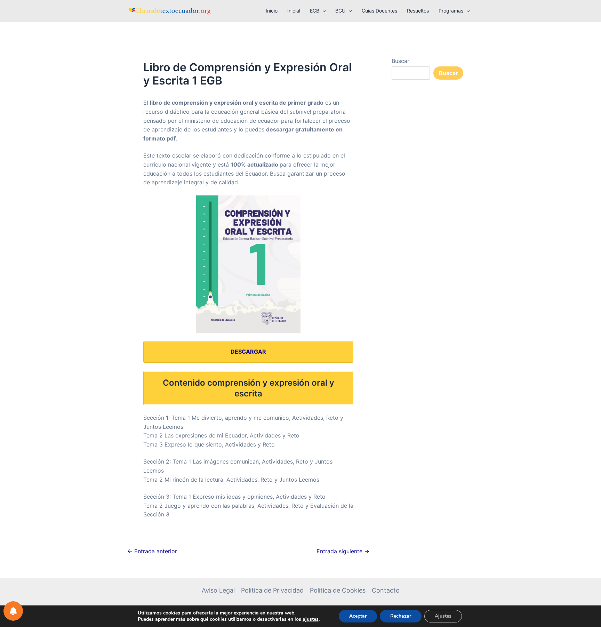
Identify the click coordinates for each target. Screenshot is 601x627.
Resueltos (418, 11)
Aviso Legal (218, 590)
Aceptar (358, 616)
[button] (322, 11)
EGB (314, 11)
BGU (340, 11)
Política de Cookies (338, 590)
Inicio (272, 11)
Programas (451, 11)
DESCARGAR (248, 351)
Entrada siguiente (342, 551)
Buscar (400, 60)
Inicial (293, 11)
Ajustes (443, 616)
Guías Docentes (379, 11)
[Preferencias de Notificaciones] (13, 611)
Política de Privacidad (272, 590)
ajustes (311, 619)
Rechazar (400, 616)
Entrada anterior (152, 551)
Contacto (386, 590)
